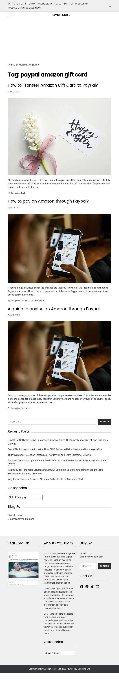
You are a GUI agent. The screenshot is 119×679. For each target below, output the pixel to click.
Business (25, 301)
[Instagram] (97, 587)
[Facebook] (82, 587)
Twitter (69, 4)
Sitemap (30, 4)
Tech (23, 193)
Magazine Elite (83, 669)
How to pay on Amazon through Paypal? (48, 201)
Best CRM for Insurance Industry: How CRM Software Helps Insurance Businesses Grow (55, 449)
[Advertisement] (59, 35)
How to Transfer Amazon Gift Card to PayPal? (53, 85)
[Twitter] (92, 587)
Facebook (42, 4)
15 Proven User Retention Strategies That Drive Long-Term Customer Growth (49, 454)
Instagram (81, 4)
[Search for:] (51, 422)
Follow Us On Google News (25, 8)
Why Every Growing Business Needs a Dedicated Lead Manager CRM (45, 479)
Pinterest (56, 4)
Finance (34, 301)
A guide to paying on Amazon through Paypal (54, 308)
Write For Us (16, 4)
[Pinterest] (87, 587)
